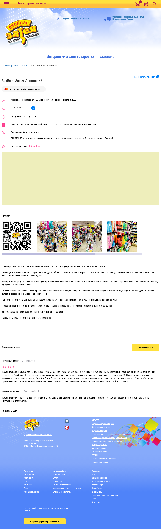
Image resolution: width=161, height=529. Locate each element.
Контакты (28, 485)
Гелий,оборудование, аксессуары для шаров (109, 434)
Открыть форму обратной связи (44, 521)
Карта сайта (29, 478)
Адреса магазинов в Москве (76, 18)
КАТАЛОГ (95, 420)
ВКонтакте (33, 108)
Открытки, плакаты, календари (104, 458)
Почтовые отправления (62, 485)
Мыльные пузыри (99, 448)
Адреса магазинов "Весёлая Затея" (38, 435)
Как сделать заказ (31, 492)
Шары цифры (97, 492)
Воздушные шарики (99, 430)
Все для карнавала (99, 444)
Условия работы (59, 471)
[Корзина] (146, 4)
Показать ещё (9, 410)
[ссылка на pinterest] (67, 427)
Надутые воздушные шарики (103, 424)
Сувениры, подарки (99, 451)
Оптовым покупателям (62, 492)
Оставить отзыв (146, 347)
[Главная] (21, 33)
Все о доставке (59, 474)
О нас (26, 488)
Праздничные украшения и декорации (107, 441)
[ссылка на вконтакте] (67, 421)
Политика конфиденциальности (36, 508)
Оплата (56, 478)
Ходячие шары (97, 485)
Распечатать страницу (144, 77)
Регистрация (29, 474)
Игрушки (95, 455)
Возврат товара (59, 481)
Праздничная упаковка (101, 462)
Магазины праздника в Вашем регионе (68, 488)
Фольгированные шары (101, 427)
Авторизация (29, 471)
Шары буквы (97, 488)
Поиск (26, 481)
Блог (93, 474)
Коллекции (96, 471)
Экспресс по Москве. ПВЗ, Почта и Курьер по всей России (128, 18)
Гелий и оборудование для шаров (105, 495)
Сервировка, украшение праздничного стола (109, 438)
